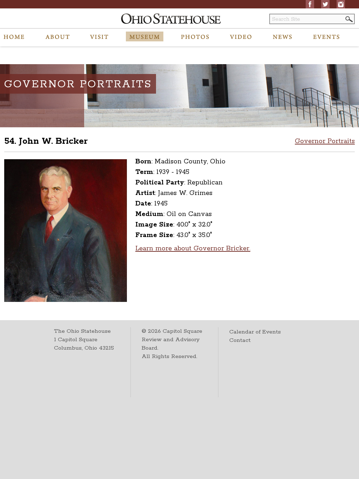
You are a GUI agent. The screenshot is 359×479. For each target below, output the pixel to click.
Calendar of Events (255, 332)
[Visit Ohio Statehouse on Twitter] (325, 4)
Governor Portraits (325, 141)
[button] (348, 19)
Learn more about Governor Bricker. (192, 248)
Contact (240, 340)
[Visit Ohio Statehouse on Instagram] (341, 4)
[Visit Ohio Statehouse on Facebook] (310, 4)
